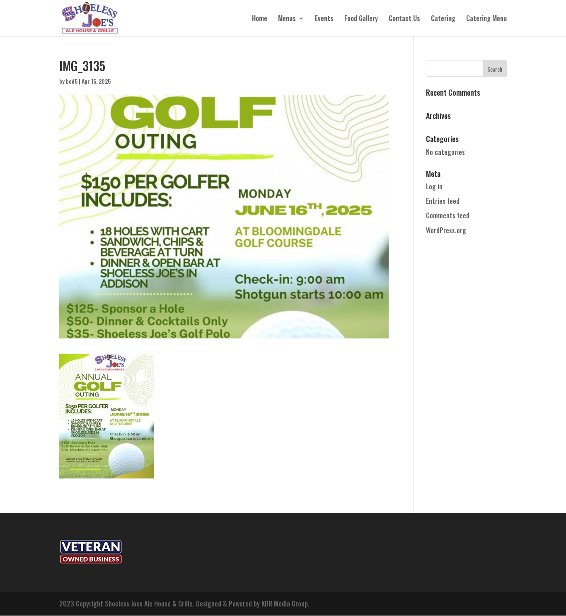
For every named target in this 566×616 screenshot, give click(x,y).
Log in (434, 186)
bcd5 (71, 81)
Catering (443, 19)
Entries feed (443, 201)
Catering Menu (486, 19)
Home (259, 19)
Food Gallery (361, 19)
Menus (287, 19)
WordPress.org (446, 230)
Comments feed (447, 215)
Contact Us (404, 19)
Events (324, 19)
